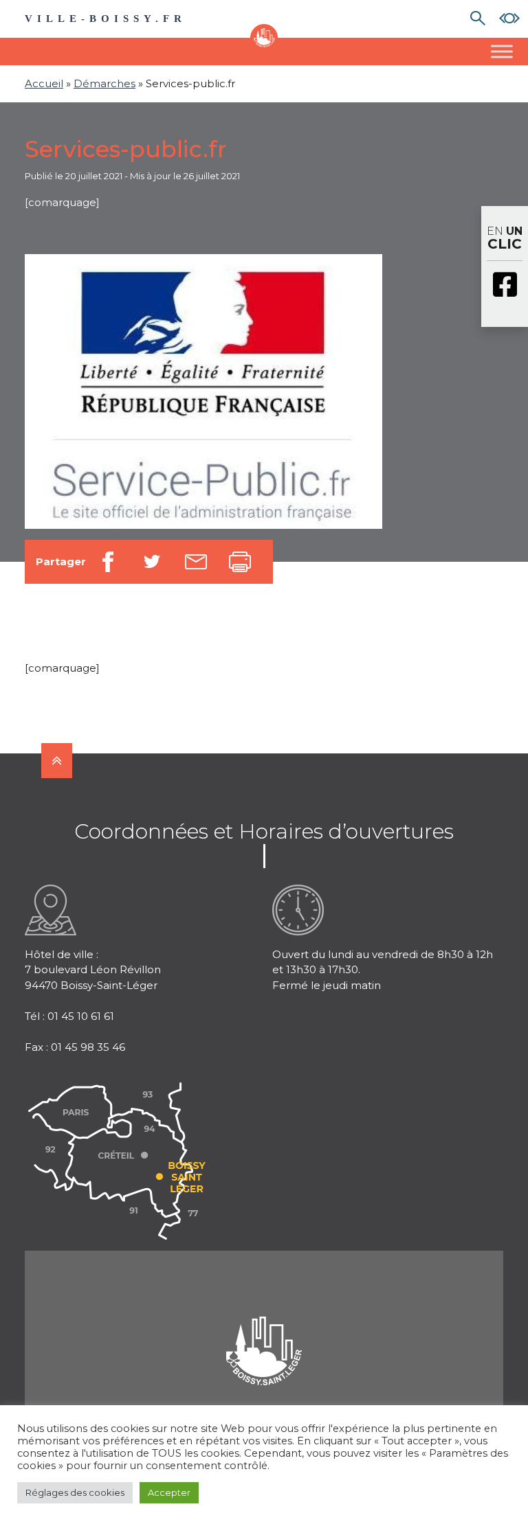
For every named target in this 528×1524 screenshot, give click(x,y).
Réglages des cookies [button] (74, 1492)
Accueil (44, 83)
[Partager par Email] (196, 562)
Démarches (104, 83)
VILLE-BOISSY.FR (105, 18)
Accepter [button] (169, 1492)
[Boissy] (264, 1333)
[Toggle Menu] (502, 51)
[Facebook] (504, 285)
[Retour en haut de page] (56, 760)
